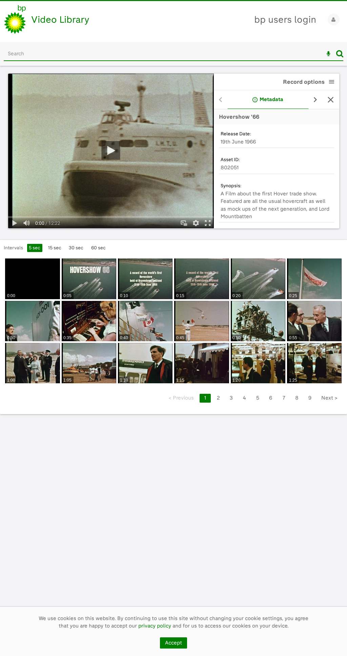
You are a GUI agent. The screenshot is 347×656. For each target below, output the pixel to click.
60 (98, 247)
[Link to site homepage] (15, 19)
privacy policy (154, 626)
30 (76, 247)
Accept (173, 643)
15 (54, 247)
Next (329, 398)
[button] (331, 81)
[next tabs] (315, 100)
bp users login (285, 19)
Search (339, 53)
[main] (173, 336)
